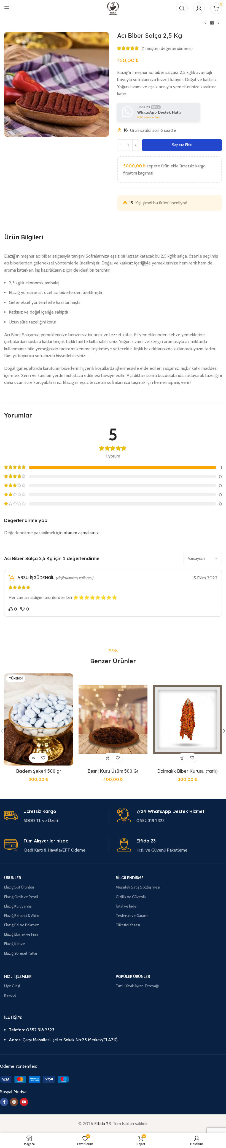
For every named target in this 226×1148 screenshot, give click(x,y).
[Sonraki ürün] (218, 23)
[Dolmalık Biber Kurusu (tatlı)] (187, 719)
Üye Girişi (12, 985)
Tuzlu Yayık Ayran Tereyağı (137, 985)
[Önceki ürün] (205, 23)
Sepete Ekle (182, 145)
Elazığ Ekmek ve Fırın (21, 934)
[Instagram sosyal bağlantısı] (14, 1102)
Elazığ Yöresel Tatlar (20, 953)
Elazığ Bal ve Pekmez (21, 924)
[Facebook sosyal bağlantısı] (4, 1102)
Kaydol (10, 995)
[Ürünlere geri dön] (212, 23)
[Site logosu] (113, 7)
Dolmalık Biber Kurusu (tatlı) (187, 771)
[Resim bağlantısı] (34, 1079)
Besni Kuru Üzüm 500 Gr (112, 771)
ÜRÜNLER (12, 877)
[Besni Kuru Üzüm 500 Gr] (113, 719)
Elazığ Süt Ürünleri (19, 887)
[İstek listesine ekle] (43, 758)
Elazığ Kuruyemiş (18, 906)
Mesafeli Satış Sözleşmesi (138, 887)
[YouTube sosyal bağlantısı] (24, 1102)
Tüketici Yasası (128, 924)
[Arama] (181, 8)
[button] (108, 758)
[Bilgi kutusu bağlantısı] (56, 816)
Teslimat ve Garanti (132, 915)
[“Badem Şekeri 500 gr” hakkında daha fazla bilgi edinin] (34, 758)
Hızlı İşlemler (17, 976)
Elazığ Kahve (14, 943)
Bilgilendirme (130, 877)
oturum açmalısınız (81, 532)
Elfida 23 (102, 1123)
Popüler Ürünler (133, 976)
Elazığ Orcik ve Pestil (21, 896)
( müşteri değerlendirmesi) (167, 48)
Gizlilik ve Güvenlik (131, 896)
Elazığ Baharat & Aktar (21, 915)
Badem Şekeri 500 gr (38, 771)
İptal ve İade (126, 906)
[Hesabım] (199, 8)
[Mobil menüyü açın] (6, 8)
